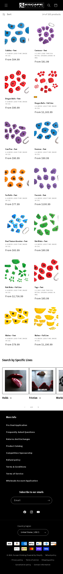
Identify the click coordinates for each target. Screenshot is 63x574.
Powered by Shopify (35, 555)
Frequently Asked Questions (20, 432)
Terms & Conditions (16, 466)
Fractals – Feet (40, 195)
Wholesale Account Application (22, 480)
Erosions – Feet (40, 149)
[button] (6, 5)
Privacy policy (17, 560)
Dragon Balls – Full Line (44, 103)
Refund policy (13, 460)
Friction (33, 397)
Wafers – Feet (10, 335)
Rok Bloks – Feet (41, 241)
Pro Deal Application (16, 425)
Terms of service (32, 560)
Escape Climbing (19, 555)
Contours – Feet (41, 50)
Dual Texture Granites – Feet (16, 241)
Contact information (42, 565)
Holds (5, 397)
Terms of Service (14, 473)
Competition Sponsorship (19, 453)
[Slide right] (38, 407)
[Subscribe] (48, 500)
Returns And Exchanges (18, 439)
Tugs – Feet (39, 287)
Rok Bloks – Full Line (13, 287)
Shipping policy (48, 560)
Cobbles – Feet (11, 50)
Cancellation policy (23, 565)
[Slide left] (24, 407)
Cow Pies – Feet (11, 149)
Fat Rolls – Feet (11, 195)
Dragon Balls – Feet (12, 98)
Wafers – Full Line (42, 335)
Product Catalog (14, 446)
